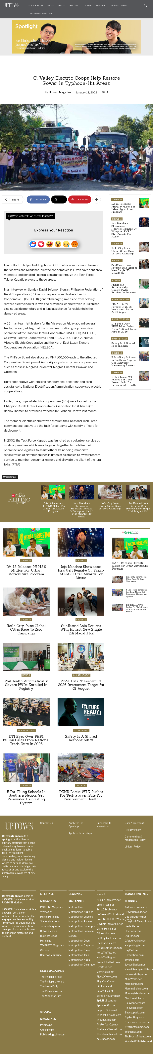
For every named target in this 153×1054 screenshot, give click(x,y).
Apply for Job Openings (76, 825)
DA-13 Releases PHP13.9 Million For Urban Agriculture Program (123, 207)
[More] (96, 199)
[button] (145, 5)
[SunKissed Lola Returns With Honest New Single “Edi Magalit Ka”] (144, 264)
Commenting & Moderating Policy (135, 838)
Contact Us (46, 823)
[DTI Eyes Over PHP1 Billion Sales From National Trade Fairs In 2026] (144, 323)
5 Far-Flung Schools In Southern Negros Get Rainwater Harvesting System (123, 361)
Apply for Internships (80, 833)
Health (116, 280)
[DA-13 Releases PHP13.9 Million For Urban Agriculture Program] (144, 203)
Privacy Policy (133, 829)
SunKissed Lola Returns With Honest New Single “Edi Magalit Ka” (124, 269)
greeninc (117, 199)
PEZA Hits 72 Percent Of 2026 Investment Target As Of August (122, 308)
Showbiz (117, 219)
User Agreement (134, 823)
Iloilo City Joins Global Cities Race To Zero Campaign (122, 251)
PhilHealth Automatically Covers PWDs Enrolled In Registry (123, 288)
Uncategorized (10, 476)
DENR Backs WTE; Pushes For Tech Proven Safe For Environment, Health (123, 380)
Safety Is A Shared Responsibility (123, 344)
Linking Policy (132, 846)
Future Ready (119, 338)
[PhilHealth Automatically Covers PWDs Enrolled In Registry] (144, 284)
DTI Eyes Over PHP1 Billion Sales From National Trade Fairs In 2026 (124, 327)
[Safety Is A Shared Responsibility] (144, 342)
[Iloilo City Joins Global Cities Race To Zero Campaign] (144, 247)
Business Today (120, 299)
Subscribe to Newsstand (104, 825)
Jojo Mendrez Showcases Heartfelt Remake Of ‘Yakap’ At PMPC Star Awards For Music (123, 230)
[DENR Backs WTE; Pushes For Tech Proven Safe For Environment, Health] (144, 376)
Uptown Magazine (60, 92)
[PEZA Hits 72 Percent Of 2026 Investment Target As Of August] (144, 303)
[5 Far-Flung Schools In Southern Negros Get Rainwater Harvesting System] (144, 356)
